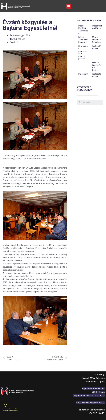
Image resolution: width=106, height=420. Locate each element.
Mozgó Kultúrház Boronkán (96, 39)
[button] (68, 6)
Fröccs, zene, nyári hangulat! (83, 39)
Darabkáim (83, 74)
